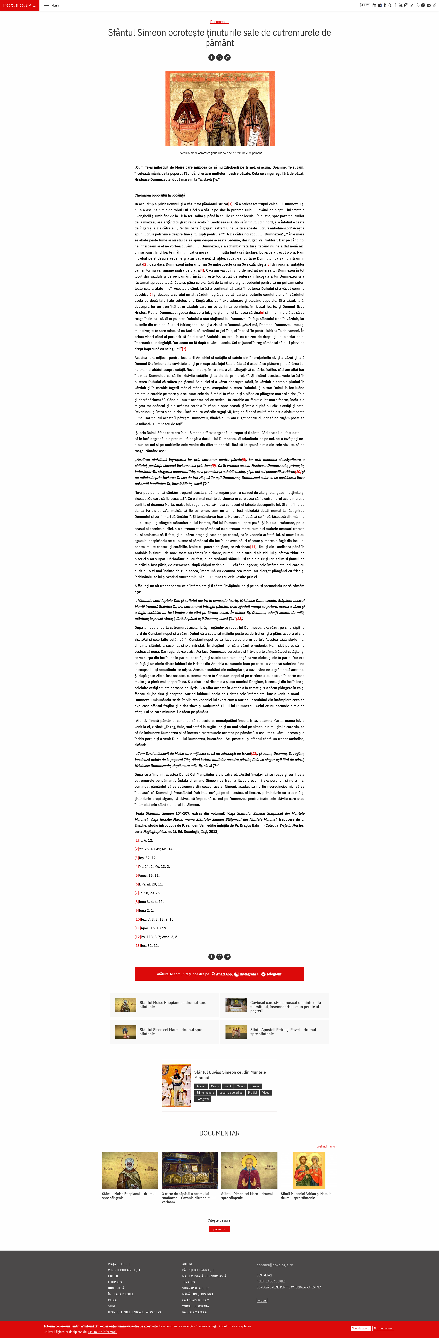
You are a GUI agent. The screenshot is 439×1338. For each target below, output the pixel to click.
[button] (51, 5)
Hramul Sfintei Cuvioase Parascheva (134, 1312)
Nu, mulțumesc (383, 1328)
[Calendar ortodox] (374, 5)
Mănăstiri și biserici (197, 1294)
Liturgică (115, 1282)
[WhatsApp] (417, 5)
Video (265, 1093)
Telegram (273, 973)
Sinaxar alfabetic (195, 1288)
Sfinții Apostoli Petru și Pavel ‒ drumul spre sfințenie (283, 1031)
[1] (230, 203)
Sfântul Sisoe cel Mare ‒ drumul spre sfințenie (171, 1031)
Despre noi (264, 1275)
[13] (138, 945)
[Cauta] (389, 5)
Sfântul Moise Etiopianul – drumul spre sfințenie (173, 1004)
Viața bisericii (119, 1264)
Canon (215, 1086)
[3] (268, 264)
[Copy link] (227, 57)
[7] (184, 348)
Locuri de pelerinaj (231, 1093)
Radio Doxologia (194, 1312)
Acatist (201, 1086)
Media (112, 1300)
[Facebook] (395, 5)
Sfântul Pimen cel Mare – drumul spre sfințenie (247, 1196)
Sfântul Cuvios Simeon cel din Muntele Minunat (230, 1074)
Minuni (241, 1086)
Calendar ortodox (195, 1300)
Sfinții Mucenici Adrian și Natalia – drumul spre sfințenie (307, 1196)
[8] (137, 901)
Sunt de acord (360, 1328)
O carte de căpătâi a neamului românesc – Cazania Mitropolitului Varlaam (189, 1198)
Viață (228, 1086)
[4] (202, 270)
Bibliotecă (116, 1288)
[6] (262, 312)
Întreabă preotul (121, 1294)
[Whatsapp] (219, 57)
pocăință (219, 1229)
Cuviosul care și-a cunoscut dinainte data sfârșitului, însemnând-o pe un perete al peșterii (285, 1006)
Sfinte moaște (205, 1093)
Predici (252, 1093)
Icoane (255, 1086)
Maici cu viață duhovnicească (204, 1276)
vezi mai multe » (327, 1146)
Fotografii (203, 1099)
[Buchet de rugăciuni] (385, 5)
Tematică (188, 1282)
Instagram (248, 973)
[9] (137, 910)
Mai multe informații (102, 1331)
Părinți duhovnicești (198, 1270)
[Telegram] (429, 5)
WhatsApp (224, 973)
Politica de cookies (271, 1281)
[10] (138, 919)
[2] (145, 264)
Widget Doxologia (195, 1306)
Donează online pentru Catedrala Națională (289, 1287)
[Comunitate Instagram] (423, 5)
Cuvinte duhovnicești (124, 1270)
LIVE (366, 5)
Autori (187, 1264)
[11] (253, 546)
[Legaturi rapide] (434, 5)
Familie (113, 1276)
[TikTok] (412, 5)
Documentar (219, 21)
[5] (151, 294)
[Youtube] (400, 5)
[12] (138, 936)
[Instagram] (406, 5)
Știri (111, 1306)
